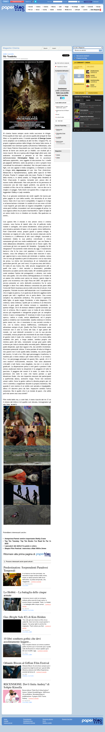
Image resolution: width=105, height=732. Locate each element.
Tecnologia (75, 6)
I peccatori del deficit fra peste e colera (21, 546)
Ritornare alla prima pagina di (19, 554)
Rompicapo (98, 100)
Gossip (98, 6)
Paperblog (13, 8)
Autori (54, 48)
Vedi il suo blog (62, 95)
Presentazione (27, 719)
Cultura (58, 157)
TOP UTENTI (90, 66)
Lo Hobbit (58, 137)
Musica (53, 6)
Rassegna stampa (48, 719)
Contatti (6, 721)
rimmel (92, 85)
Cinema (58, 155)
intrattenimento (94, 70)
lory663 (92, 75)
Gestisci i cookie (47, 723)
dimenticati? (96, 1)
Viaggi (66, 6)
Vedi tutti (60, 121)
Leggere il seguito (36, 581)
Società (30, 6)
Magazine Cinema (11, 48)
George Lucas (59, 141)
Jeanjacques (24, 58)
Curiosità (90, 6)
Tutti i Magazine (95, 9)
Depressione (59, 129)
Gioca (92, 107)
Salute (52, 9)
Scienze (59, 9)
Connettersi (88, 1)
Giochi (45, 48)
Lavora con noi (8, 723)
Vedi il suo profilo (62, 93)
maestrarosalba (94, 80)
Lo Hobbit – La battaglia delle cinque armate (25, 593)
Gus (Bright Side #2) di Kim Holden (25, 617)
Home (5, 1)
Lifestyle (77, 9)
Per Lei (30, 9)
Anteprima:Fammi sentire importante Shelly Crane (25, 539)
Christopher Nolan (60, 133)
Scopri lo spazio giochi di (83, 130)
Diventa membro (93, 93)
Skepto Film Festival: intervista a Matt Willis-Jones (25, 548)
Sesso (37, 9)
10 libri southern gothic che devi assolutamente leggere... (22, 640)
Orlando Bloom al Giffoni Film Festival (26, 663)
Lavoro (85, 9)
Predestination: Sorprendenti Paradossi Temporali (26, 568)
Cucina (45, 9)
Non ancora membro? (82, 56)
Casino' (88, 100)
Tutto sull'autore (79, 93)
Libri (60, 6)
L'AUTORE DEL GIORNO (78, 67)
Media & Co (68, 9)
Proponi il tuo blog (81, 58)
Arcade (78, 100)
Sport (82, 6)
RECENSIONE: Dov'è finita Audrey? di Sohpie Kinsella (26, 685)
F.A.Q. (44, 721)
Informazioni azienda (29, 723)
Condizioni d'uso (28, 721)
